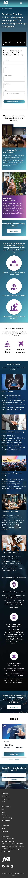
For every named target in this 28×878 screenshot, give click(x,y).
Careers (4, 801)
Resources (5, 826)
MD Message (5, 796)
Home (2, 8)
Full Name (6, 60)
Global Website (17, 873)
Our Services (6, 807)
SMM (3, 809)
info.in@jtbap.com (8, 841)
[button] (21, 3)
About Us (5, 793)
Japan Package (6, 820)
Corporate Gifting (7, 818)
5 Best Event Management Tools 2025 (13, 746)
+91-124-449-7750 (8, 838)
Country (6, 90)
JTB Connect (5, 815)
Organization (7, 84)
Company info (6, 799)
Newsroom (5, 831)
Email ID (6, 67)
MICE (3, 812)
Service (6, 8)
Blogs (3, 828)
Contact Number (8, 75)
